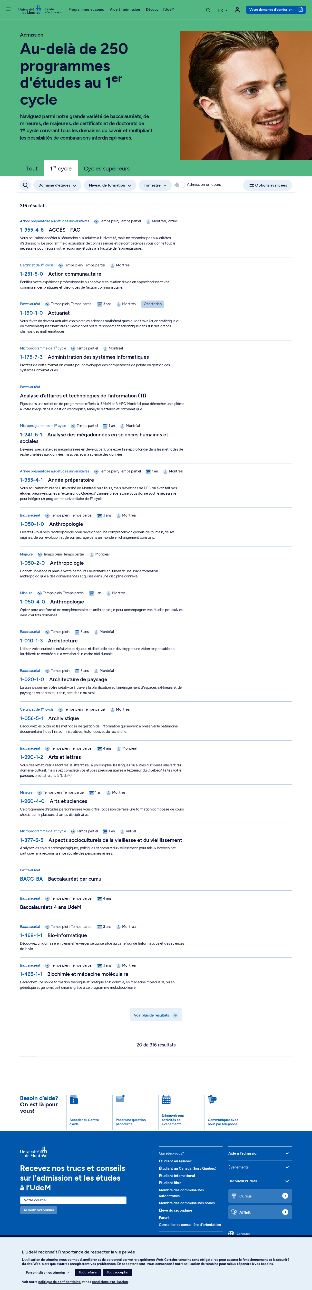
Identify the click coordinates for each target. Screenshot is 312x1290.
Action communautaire (74, 274)
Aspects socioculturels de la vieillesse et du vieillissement (115, 840)
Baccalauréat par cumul (75, 879)
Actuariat (59, 313)
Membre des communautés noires (187, 1203)
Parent (164, 1217)
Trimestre (152, 185)
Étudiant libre (170, 1183)
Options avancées (271, 185)
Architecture (63, 641)
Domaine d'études (54, 185)
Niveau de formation (107, 185)
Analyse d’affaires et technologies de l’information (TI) (83, 396)
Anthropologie (66, 524)
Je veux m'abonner (38, 1210)
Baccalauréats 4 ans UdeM (50, 907)
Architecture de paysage (78, 679)
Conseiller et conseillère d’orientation (190, 1225)
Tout (32, 168)
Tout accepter (118, 1272)
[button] (8, 9)
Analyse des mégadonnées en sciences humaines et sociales (94, 438)
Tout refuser (88, 1272)
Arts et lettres (64, 757)
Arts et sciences (68, 801)
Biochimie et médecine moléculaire (87, 974)
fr (221, 10)
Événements (238, 1167)
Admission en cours (204, 184)
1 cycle (61, 168)
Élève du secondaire (175, 1210)
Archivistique (63, 718)
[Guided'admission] (86, 1151)
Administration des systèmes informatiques (98, 357)
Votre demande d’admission (270, 9)
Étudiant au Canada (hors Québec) (187, 1168)
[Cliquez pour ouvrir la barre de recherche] (25, 185)
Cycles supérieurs (107, 168)
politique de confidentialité (59, 1282)
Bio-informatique (67, 935)
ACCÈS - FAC (64, 230)
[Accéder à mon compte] (237, 9)
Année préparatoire (71, 480)
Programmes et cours (86, 9)
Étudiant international (177, 1176)
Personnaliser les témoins (47, 1273)
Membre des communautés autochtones (181, 1193)
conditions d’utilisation (110, 1282)
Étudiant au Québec (175, 1161)
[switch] (179, 185)
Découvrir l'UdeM (160, 9)
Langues (243, 1234)
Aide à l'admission (125, 9)
